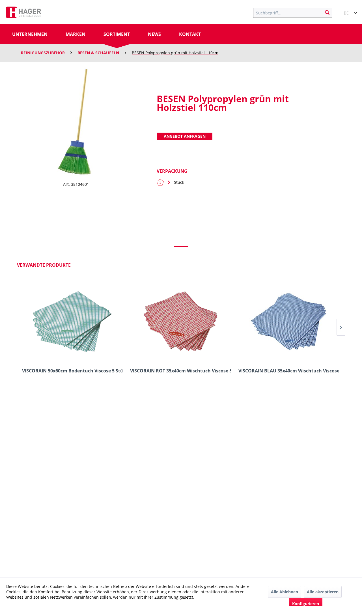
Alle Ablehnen (284, 591)
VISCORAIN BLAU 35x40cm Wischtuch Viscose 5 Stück (288, 371)
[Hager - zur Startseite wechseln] (23, 14)
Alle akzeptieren (323, 591)
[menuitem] (295, 12)
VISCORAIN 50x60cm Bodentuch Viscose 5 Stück (72, 371)
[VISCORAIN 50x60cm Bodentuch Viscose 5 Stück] (72, 321)
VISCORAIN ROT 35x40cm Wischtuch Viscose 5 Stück (180, 371)
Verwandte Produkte (44, 265)
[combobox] (348, 10)
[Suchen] (327, 12)
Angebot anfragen (185, 136)
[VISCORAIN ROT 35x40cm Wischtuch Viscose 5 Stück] (180, 321)
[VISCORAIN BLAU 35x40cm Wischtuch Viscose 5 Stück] (288, 321)
